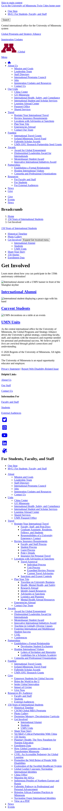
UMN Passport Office (25, 518)
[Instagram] (4, 428)
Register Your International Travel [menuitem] (31, 115)
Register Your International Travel (31, 523)
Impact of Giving (23, 687)
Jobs (16, 488)
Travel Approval (29, 561)
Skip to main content (11, 2)
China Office (20, 774)
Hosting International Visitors (29, 649)
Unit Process (33, 567)
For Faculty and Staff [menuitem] (25, 179)
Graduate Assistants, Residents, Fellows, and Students (36, 531)
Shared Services (22, 515)
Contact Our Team (23, 605)
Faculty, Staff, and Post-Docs (35, 526)
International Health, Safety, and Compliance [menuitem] (37, 97)
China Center (21, 500)
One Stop (12, 11)
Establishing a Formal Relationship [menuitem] (32, 167)
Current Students (15, 308)
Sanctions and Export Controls (36, 576)
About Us (6, 379)
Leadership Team (23, 480)
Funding (12, 661)
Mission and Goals (23, 477)
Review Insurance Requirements (30, 541)
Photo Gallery (15, 236)
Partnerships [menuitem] (14, 164)
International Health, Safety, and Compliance (37, 506)
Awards (12, 608)
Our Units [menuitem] (13, 89)
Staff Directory (21, 482)
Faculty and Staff (10, 402)
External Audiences (11, 413)
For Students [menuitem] (20, 182)
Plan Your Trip (21, 579)
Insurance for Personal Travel (36, 555)
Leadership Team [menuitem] (23, 71)
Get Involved (14, 239)
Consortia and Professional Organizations (35, 658)
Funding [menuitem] (12, 132)
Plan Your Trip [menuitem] (21, 124)
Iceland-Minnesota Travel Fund (30, 666)
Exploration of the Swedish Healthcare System (38, 766)
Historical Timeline (17, 233)
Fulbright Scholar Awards (27, 669)
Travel (11, 520)
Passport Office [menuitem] (22, 106)
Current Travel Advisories (40, 573)
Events (11, 806)
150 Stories (13, 254)
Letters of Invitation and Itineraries (38, 652)
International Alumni (24, 243)
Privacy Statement (10, 368)
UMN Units (20, 248)
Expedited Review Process (40, 570)
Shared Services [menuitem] (22, 109)
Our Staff (6, 385)
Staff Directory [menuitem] (21, 74)
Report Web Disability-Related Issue (40, 368)
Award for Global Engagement (30, 611)
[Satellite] (4, 452)
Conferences (20, 637)
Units (10, 497)
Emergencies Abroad (25, 602)
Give (10, 675)
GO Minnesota (21, 503)
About (11, 474)
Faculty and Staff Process (34, 544)
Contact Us (7, 391)
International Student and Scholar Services (35, 509)
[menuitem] (9, 62)
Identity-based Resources (33, 590)
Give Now (19, 690)
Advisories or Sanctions (33, 593)
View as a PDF (22, 801)
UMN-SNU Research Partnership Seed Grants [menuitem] (38, 144)
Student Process (29, 547)
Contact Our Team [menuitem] (23, 129)
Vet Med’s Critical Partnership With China (35, 734)
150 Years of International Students (25, 219)
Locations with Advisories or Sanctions (34, 558)
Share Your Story (16, 251)
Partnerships (14, 640)
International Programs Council (30, 485)
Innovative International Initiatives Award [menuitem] (35, 162)
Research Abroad (29, 588)
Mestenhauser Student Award (29, 620)
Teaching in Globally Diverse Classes (33, 626)
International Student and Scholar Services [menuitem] (35, 100)
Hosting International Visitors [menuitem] (29, 170)
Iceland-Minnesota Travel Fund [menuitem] (30, 138)
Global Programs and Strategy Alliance (21, 34)
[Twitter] (4, 420)
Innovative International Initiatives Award (35, 623)
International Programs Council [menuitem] (30, 77)
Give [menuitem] (10, 191)
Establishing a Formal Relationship (32, 643)
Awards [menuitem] (12, 147)
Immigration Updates (12, 39)
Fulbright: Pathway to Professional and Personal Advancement (34, 788)
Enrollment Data (16, 257)
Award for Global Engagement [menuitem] (30, 150)
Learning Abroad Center (26, 512)
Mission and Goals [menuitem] (23, 68)
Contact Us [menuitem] (20, 86)
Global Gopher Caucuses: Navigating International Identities (33, 770)
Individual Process (36, 564)
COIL (17, 634)
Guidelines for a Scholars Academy (39, 655)
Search (6, 20)
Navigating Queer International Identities (35, 798)
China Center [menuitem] (21, 91)
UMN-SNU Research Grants (29, 672)
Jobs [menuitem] (16, 80)
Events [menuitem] (11, 199)
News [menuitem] (11, 188)
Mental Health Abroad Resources (38, 599)
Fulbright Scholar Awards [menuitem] (27, 141)
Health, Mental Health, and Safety (38, 585)
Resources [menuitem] (13, 176)
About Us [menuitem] (13, 65)
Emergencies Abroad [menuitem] (25, 127)
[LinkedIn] (4, 444)
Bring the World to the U (27, 681)
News (11, 804)
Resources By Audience (20, 693)
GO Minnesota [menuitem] (21, 94)
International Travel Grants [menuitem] (28, 135)
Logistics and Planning (32, 596)
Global (21, 51)
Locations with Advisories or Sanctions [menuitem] (34, 121)
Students (18, 246)
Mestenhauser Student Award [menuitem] (29, 159)
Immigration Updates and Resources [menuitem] (32, 83)
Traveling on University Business (38, 582)
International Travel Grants (28, 663)
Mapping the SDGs (24, 777)
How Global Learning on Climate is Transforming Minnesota (32, 750)
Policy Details (28, 553)
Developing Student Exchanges (37, 646)
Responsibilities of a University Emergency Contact (36, 537)
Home (11, 216)
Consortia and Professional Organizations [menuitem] (35, 173)
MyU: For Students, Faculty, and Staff (27, 14)
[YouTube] (4, 436)
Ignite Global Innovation (26, 684)
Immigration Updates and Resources (32, 491)
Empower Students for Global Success (33, 678)
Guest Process (28, 550)
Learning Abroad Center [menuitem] (26, 103)
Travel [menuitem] (11, 112)
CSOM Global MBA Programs (30, 710)
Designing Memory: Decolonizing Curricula (36, 716)
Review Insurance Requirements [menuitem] (30, 118)
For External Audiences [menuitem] (26, 185)
